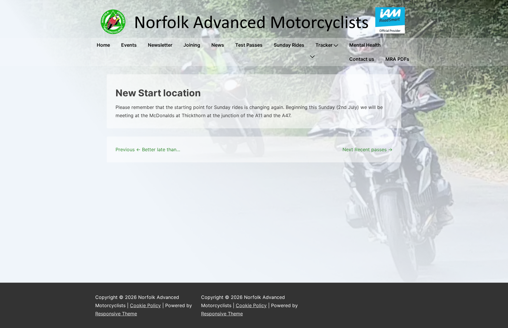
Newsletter (160, 45)
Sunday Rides (289, 45)
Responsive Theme (116, 314)
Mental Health (365, 45)
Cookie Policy (145, 305)
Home (103, 45)
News (217, 45)
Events (129, 45)
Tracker (323, 45)
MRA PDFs (397, 59)
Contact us (361, 59)
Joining (191, 45)
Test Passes (249, 45)
